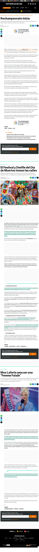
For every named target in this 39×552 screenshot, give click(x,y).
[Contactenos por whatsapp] (35, 4)
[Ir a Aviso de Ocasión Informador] (4, 0)
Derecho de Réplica (19, 546)
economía (21, 539)
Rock (14, 128)
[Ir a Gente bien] (26, 530)
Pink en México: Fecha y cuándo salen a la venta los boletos (18, 137)
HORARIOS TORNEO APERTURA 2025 (12, 11)
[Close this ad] (38, 547)
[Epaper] (27, 0)
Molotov (30, 49)
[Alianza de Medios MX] (28, 544)
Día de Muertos (23, 346)
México (17, 7)
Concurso (10, 128)
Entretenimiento (3, 15)
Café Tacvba (18, 49)
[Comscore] (33, 544)
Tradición (6, 346)
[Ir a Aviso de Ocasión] (12, 530)
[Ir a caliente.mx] (21, 0)
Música (6, 128)
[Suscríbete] (33, 0)
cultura (17, 539)
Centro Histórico (12, 346)
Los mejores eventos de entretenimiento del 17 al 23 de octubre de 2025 (21, 139)
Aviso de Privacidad (14, 546)
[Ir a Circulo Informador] (10, 0)
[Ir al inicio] (14, 4)
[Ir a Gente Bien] (15, 0)
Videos (22, 7)
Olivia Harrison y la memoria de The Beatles (15, 134)
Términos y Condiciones (14, 519)
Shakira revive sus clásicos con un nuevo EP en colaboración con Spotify (21, 136)
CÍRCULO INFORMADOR (27, 11)
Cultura (18, 346)
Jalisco (13, 7)
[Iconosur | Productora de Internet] (4, 544)
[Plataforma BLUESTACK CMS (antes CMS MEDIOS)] (8, 544)
